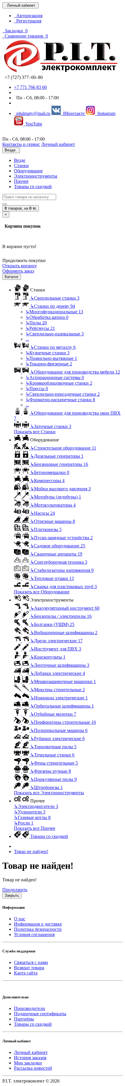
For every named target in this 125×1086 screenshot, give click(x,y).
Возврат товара (29, 967)
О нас (19, 918)
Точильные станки (52, 754)
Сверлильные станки (54, 298)
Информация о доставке (38, 923)
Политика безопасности (38, 929)
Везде (19, 160)
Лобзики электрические (57, 673)
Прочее (21, 181)
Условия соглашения (34, 934)
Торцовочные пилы (53, 746)
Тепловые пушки (52, 578)
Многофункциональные (54, 311)
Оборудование (28, 170)
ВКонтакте (73, 113)
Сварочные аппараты (56, 553)
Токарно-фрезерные (49, 363)
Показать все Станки (35, 431)
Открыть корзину (19, 265)
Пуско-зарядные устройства (61, 537)
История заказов (30, 1057)
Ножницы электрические (59, 697)
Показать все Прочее (34, 828)
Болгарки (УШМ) (52, 624)
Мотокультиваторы (53, 505)
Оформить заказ (18, 270)
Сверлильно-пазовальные (55, 333)
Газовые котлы (32, 817)
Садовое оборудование (57, 545)
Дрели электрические (56, 640)
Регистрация (27, 20)
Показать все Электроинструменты (49, 792)
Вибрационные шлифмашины (63, 632)
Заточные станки (50, 426)
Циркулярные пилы (53, 779)
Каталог (12, 277)
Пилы (36, 322)
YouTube (32, 123)
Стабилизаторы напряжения (62, 570)
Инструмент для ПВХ (55, 648)
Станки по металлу (53, 347)
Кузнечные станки (47, 352)
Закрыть (12, 895)
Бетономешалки (49, 472)
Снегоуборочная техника (58, 562)
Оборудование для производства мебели (75, 371)
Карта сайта (26, 972)
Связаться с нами (31, 962)
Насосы (42, 513)
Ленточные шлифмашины (59, 665)
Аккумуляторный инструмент (64, 608)
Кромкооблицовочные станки (59, 383)
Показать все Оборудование (41, 591)
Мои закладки (28, 1062)
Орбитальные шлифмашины (62, 705)
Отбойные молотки (53, 714)
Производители (29, 1008)
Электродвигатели (36, 806)
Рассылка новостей (33, 1068)
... (27, 339)
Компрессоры (47, 480)
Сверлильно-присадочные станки (63, 394)
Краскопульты (47, 657)
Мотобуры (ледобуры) (55, 496)
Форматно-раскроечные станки (60, 399)
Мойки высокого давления (60, 488)
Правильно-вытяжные (51, 358)
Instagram (105, 113)
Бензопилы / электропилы (61, 616)
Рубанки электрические (57, 738)
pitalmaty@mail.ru (32, 113)
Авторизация (28, 15)
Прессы (37, 388)
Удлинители (29, 811)
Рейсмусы (40, 328)
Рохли (23, 822)
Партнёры (24, 1018)
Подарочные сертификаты (40, 1013)
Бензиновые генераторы (59, 464)
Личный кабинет (31, 1052)
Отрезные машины (52, 521)
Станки (21, 165)
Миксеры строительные (57, 689)
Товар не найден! (31, 851)
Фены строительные (54, 762)
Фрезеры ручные (50, 771)
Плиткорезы (46, 529)
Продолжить (14, 889)
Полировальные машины (59, 730)
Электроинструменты (35, 176)
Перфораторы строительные (63, 722)
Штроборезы (46, 787)
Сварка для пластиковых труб (63, 586)
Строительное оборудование (63, 447)
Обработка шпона (47, 317)
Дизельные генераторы (56, 456)
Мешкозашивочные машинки (63, 681)
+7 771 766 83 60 (30, 87)
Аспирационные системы (55, 377)
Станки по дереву (52, 306)
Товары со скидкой (33, 186)
